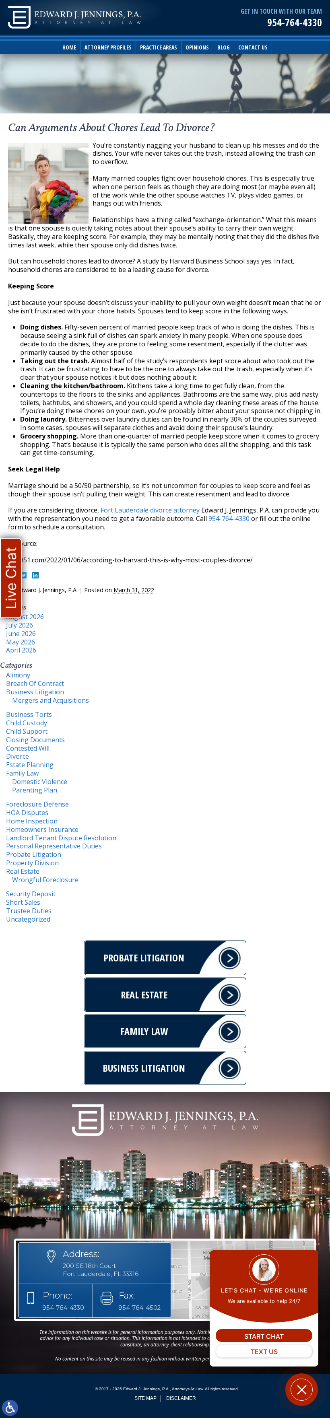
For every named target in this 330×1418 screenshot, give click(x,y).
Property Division (32, 862)
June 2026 (21, 633)
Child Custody (26, 722)
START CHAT (264, 1336)
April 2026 (21, 650)
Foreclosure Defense (37, 804)
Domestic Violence (39, 781)
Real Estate (22, 871)
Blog (223, 47)
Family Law (22, 773)
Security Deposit (31, 893)
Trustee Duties (29, 910)
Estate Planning (30, 764)
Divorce (17, 756)
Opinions (197, 47)
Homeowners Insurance (42, 829)
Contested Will (28, 748)
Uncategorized (28, 919)
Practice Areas (158, 47)
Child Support (26, 731)
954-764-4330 (294, 22)
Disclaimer (181, 1398)
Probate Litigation (33, 854)
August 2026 (25, 616)
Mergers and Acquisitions (50, 700)
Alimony (18, 675)
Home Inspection (32, 821)
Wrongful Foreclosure (45, 879)
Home (69, 47)
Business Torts (29, 714)
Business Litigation (35, 691)
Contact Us (253, 47)
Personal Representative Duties (54, 846)
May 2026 (20, 642)
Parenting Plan (34, 790)
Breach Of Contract (35, 683)
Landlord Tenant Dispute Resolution (61, 838)
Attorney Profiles (108, 47)
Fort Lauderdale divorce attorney (150, 510)
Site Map (145, 1398)
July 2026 (19, 625)
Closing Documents (35, 739)
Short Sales (23, 902)
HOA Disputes (27, 812)
